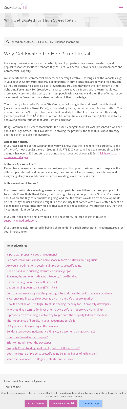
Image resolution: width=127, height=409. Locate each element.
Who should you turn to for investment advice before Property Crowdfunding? (54, 309)
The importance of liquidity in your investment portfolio (41, 320)
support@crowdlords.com (20, 220)
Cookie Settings (91, 403)
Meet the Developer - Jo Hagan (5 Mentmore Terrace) (39, 359)
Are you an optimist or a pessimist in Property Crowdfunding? (44, 265)
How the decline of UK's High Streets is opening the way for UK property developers (58, 304)
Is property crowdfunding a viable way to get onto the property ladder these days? (57, 315)
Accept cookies (36, 403)
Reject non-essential (63, 403)
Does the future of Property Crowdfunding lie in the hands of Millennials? (51, 353)
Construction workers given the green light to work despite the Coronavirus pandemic (59, 293)
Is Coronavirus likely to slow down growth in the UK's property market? (50, 298)
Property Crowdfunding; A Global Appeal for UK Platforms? (43, 348)
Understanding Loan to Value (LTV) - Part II (32, 282)
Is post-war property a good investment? (31, 254)
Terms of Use (12, 387)
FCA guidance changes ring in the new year (32, 326)
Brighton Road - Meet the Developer (28, 342)
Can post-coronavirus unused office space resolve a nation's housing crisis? (52, 260)
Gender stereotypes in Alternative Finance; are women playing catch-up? (50, 331)
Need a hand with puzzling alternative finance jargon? (39, 271)
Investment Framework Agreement (26, 381)
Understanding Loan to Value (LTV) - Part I (32, 287)
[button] (121, 5)
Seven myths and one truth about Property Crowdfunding (42, 276)
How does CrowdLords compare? (27, 337)
